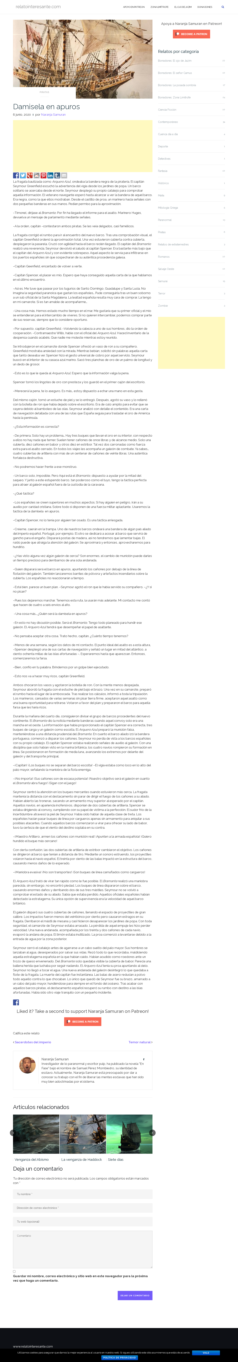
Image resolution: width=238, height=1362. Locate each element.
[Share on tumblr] (57, 175)
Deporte (163, 146)
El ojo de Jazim (183, 7)
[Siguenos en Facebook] (16, 1002)
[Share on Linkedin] (50, 175)
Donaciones (204, 7)
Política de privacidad (119, 1357)
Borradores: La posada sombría (177, 85)
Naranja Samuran (53, 114)
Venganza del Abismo (32, 1160)
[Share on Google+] (30, 175)
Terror (161, 293)
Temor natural (139, 1042)
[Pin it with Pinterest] (43, 175)
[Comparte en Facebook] (16, 175)
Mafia (161, 195)
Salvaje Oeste (166, 268)
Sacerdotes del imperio (33, 1042)
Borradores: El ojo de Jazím (175, 60)
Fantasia (162, 170)
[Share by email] (64, 175)
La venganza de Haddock (81, 1160)
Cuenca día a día (168, 134)
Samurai (163, 281)
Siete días (115, 1160)
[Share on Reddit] (37, 175)
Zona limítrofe (159, 7)
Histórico (163, 183)
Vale (206, 1353)
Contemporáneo (168, 121)
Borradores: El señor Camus (175, 72)
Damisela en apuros (46, 106)
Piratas (44, 92)
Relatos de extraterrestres (173, 244)
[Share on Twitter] (23, 175)
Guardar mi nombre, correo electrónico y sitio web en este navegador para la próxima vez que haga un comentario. (80, 1278)
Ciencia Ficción (167, 109)
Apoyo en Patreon (133, 7)
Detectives (164, 158)
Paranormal (165, 219)
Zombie (163, 305)
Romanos (164, 256)
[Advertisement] (82, 146)
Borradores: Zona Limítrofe (174, 97)
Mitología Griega (168, 207)
